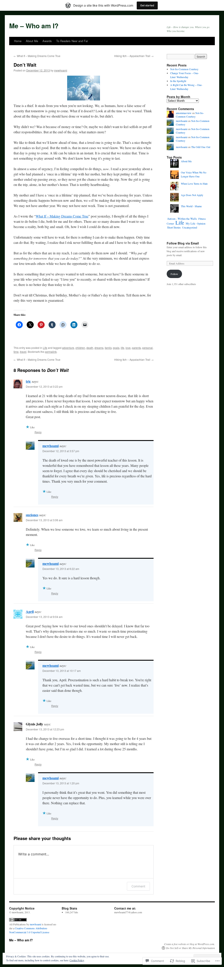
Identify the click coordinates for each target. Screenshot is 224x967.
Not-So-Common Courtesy (184, 69)
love (128, 348)
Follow (174, 274)
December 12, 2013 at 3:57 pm (60, 451)
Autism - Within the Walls (182, 219)
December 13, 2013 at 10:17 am (61, 671)
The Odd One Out (200, 147)
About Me (32, 41)
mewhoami (60, 70)
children (80, 348)
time (16, 351)
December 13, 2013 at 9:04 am (44, 617)
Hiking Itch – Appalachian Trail (134, 56)
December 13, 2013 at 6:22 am (60, 569)
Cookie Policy (77, 960)
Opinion (201, 223)
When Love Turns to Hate (194, 183)
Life (45, 348)
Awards (47, 41)
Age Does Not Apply (192, 195)
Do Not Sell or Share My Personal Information (190, 948)
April (30, 611)
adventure (68, 348)
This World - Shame (191, 206)
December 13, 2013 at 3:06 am (44, 520)
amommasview (183, 113)
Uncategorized (189, 227)
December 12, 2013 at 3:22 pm (44, 386)
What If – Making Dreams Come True (37, 56)
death (89, 348)
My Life (190, 223)
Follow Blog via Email (183, 243)
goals (116, 348)
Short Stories (174, 227)
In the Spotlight (178, 81)
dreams (98, 348)
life (122, 348)
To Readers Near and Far (72, 41)
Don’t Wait (25, 64)
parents (136, 348)
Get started (147, 5)
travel (23, 351)
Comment (138, 886)
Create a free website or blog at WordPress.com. (189, 944)
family (108, 348)
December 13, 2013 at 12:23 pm (45, 729)
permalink (51, 351)
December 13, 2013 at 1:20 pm (60, 783)
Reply (38, 432)
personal (147, 348)
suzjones (32, 514)
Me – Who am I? (33, 25)
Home (17, 41)
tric (28, 381)
